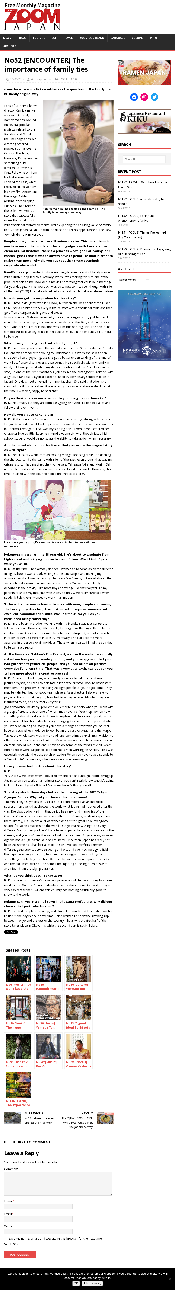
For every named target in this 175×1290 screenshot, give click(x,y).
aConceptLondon (42, 79)
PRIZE (154, 38)
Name (8, 1201)
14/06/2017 (17, 79)
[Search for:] (144, 159)
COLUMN (137, 38)
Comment (11, 1169)
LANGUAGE (118, 38)
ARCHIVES (9, 46)
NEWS (7, 38)
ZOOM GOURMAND (91, 38)
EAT (53, 38)
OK (76, 1283)
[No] (170, 1279)
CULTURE (39, 38)
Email (8, 1214)
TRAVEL (68, 38)
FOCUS (22, 38)
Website (9, 1226)
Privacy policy (92, 1283)
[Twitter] (154, 97)
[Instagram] (144, 97)
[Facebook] (134, 97)
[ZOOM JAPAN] (32, 31)
